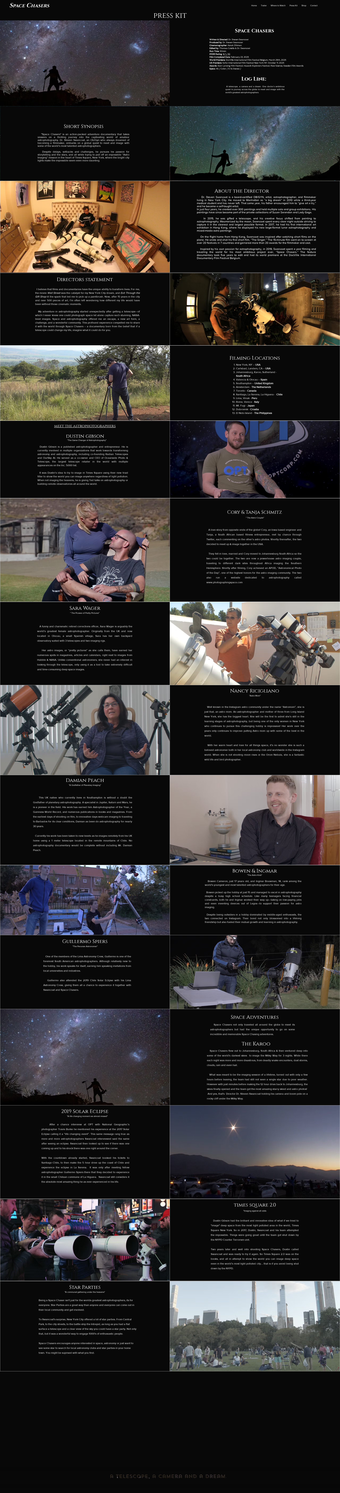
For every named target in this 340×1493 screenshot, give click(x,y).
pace (19, 5)
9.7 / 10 (226, 54)
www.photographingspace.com (224, 582)
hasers (40, 5)
